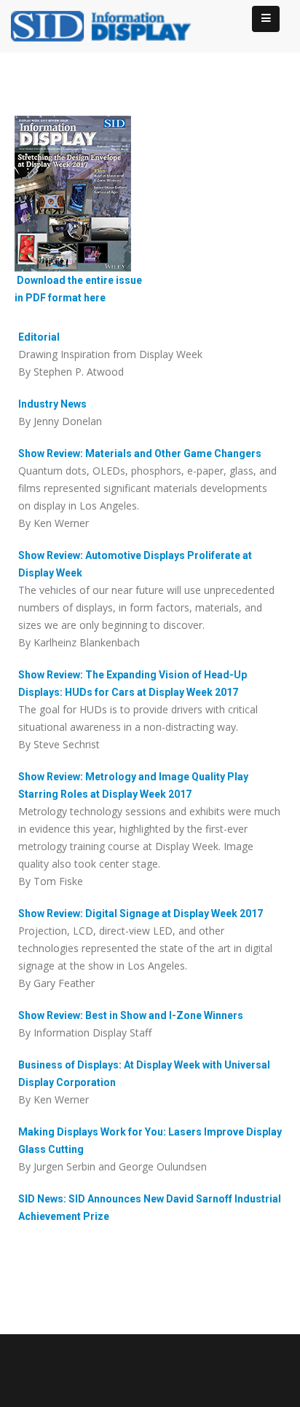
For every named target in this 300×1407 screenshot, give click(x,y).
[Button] (266, 19)
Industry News (52, 404)
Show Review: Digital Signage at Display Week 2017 (140, 913)
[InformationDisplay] (109, 25)
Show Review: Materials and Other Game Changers (139, 453)
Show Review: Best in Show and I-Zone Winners (130, 1015)
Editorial (39, 337)
